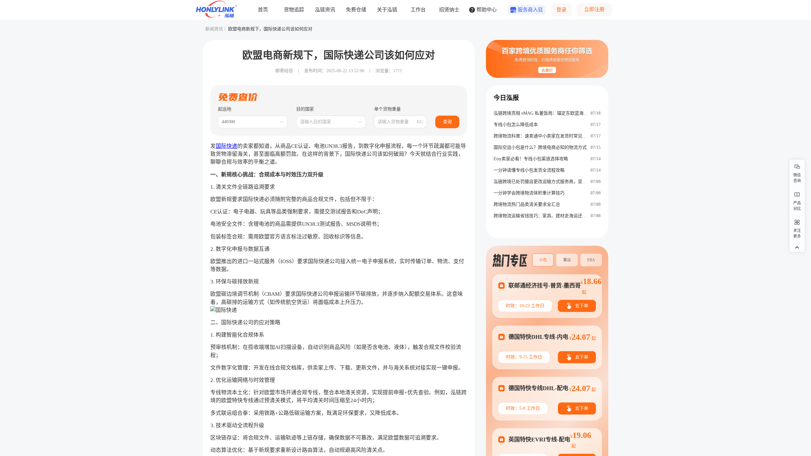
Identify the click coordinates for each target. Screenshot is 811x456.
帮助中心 (486, 9)
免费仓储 (356, 9)
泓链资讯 (325, 9)
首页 (263, 9)
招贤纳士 (449, 9)
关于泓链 (387, 9)
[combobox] (250, 122)
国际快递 (226, 146)
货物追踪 (294, 9)
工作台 (418, 9)
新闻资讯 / (215, 29)
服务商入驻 (530, 9)
